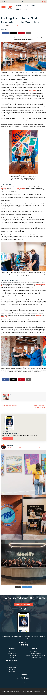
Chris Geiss (3, 188)
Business (19, 25)
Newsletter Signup (21, 1)
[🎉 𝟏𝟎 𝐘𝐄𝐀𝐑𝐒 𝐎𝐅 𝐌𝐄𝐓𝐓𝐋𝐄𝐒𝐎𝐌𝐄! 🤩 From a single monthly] (23, 517)
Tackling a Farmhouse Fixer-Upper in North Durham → (40, 406)
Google (30, 90)
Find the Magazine (6, 1)
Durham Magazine (12, 25)
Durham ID (38, 315)
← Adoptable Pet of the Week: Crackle (9, 405)
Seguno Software (21, 188)
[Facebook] (43, 2)
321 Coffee (35, 312)
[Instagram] (45, 2)
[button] (21, 5)
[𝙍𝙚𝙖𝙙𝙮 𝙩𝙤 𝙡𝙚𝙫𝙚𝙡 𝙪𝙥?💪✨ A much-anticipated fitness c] (23, 562)
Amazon (34, 90)
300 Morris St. (4, 316)
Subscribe (14, 1)
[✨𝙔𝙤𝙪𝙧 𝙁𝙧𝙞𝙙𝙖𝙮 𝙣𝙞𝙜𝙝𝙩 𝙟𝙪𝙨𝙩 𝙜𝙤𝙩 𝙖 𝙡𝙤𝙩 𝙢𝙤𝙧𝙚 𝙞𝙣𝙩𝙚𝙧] (23, 472)
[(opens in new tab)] (23, 643)
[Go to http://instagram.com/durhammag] (25, 609)
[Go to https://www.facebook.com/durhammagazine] (21, 609)
